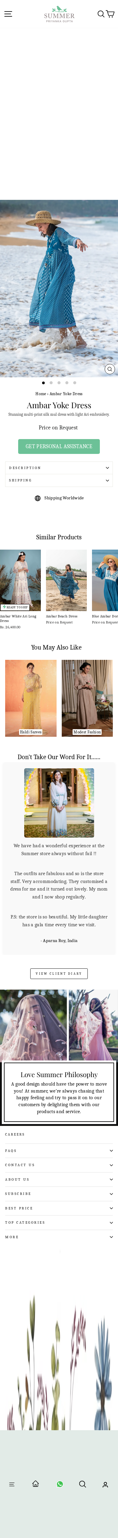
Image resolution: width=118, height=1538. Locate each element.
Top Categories (25, 1222)
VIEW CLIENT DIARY (59, 973)
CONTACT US (20, 1165)
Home (40, 394)
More (12, 1236)
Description (25, 468)
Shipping (20, 480)
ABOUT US (17, 1179)
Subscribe (18, 1193)
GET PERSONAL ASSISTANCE (59, 446)
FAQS (11, 1150)
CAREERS (15, 1134)
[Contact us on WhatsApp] (59, 1486)
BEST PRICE (19, 1208)
